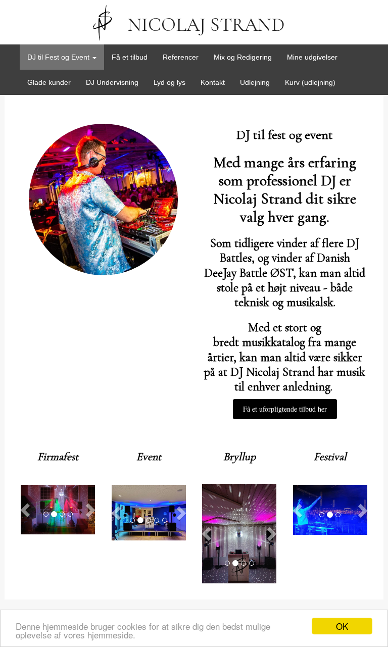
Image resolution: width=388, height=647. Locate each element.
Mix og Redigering (243, 57)
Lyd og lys (169, 82)
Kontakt (213, 82)
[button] (26, 509)
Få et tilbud (130, 57)
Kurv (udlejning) (310, 82)
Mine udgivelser (312, 57)
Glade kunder (49, 82)
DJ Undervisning (112, 82)
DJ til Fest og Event (59, 57)
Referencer (181, 57)
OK (342, 626)
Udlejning (255, 82)
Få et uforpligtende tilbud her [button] (285, 409)
